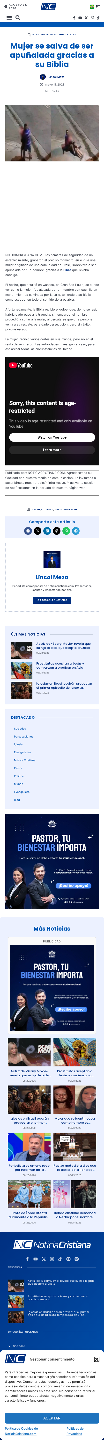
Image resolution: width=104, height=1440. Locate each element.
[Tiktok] (98, 18)
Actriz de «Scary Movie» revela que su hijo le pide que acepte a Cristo (63, 645)
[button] (96, 1359)
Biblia (67, 270)
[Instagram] (92, 18)
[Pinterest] (68, 1259)
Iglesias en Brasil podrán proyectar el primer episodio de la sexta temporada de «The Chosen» (64, 687)
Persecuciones (23, 736)
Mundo (18, 784)
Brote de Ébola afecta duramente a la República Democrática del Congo (29, 1217)
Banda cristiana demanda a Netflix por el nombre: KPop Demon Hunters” (75, 1217)
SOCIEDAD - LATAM (65, 34)
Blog (17, 800)
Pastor (18, 768)
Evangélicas (22, 792)
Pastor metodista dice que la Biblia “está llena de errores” (74, 1169)
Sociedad (47, 34)
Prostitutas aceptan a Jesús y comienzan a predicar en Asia (60, 665)
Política (18, 776)
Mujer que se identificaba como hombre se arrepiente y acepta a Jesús (75, 1124)
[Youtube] (80, 18)
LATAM (36, 34)
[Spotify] (76, 1259)
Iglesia (18, 744)
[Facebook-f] (74, 18)
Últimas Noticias (28, 634)
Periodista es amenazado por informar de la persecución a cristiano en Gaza (29, 1171)
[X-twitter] (86, 18)
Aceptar (51, 1418)
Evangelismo (22, 752)
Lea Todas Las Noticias (52, 600)
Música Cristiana (24, 760)
